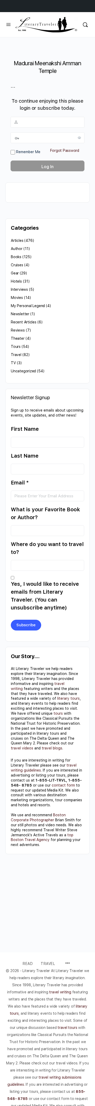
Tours (16, 346)
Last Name (25, 456)
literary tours (68, 698)
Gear (15, 273)
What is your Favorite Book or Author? (45, 513)
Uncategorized (23, 371)
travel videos (22, 748)
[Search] (85, 24)
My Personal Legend (28, 306)
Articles (17, 240)
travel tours (67, 1027)
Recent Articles (23, 322)
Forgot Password (64, 150)
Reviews (18, 330)
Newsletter (20, 314)
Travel (16, 355)
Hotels (16, 281)
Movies (17, 298)
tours (58, 713)
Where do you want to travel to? (47, 548)
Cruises (17, 265)
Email (20, 482)
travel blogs (52, 748)
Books (16, 257)
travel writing (60, 992)
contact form (63, 785)
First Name (25, 429)
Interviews (19, 289)
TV (13, 363)
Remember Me (27, 152)
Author (16, 249)
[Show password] (79, 137)
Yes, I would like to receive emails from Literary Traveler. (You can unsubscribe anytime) (45, 596)
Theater (18, 338)
